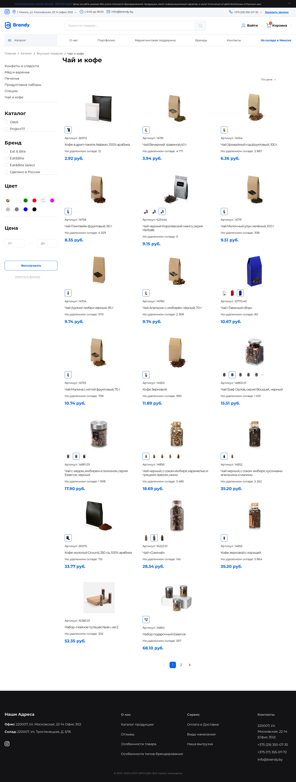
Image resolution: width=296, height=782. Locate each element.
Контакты (234, 40)
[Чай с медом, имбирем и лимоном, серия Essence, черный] (99, 434)
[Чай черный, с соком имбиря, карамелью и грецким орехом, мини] (177, 434)
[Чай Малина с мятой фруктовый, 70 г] (99, 352)
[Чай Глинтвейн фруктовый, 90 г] (99, 189)
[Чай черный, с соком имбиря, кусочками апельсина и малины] (255, 434)
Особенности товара (138, 744)
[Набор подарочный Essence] (177, 597)
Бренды (201, 40)
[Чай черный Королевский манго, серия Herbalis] (177, 189)
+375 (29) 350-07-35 (273, 745)
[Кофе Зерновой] (177, 352)
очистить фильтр (27, 276)
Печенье (12, 78)
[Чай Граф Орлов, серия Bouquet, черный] (255, 352)
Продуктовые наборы (23, 85)
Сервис (193, 715)
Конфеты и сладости (22, 66)
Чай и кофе (14, 97)
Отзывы (128, 734)
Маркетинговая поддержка (155, 40)
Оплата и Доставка (203, 724)
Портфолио (106, 40)
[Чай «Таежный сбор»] (255, 271)
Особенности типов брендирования (152, 754)
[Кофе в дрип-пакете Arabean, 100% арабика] (99, 108)
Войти (252, 25)
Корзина (278, 25)
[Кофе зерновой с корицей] (255, 516)
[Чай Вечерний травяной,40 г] (177, 108)
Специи (11, 91)
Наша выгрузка (200, 744)
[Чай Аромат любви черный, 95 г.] (99, 271)
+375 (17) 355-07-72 (272, 752)
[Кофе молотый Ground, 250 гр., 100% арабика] (99, 516)
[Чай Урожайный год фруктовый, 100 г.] (255, 108)
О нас (73, 40)
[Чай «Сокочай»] (177, 516)
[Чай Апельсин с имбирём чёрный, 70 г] (177, 271)
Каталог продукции (137, 724)
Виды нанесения (201, 734)
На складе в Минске (276, 40)
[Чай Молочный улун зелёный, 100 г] (255, 189)
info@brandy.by (122, 12)
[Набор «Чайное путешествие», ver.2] (99, 597)
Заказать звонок (277, 12)
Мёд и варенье (17, 72)
